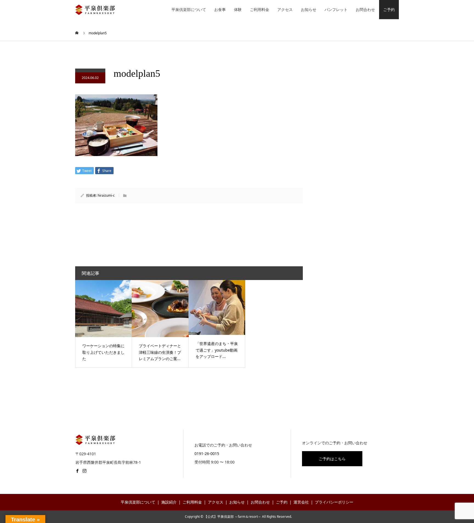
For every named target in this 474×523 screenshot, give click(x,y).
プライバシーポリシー (334, 502)
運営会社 (301, 502)
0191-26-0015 (206, 453)
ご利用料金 (259, 9)
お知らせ (308, 9)
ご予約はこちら (332, 458)
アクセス (285, 9)
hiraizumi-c (106, 195)
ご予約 (389, 9)
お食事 (220, 9)
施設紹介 (169, 502)
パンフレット (336, 9)
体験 (238, 9)
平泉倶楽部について (188, 9)
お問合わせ (365, 9)
